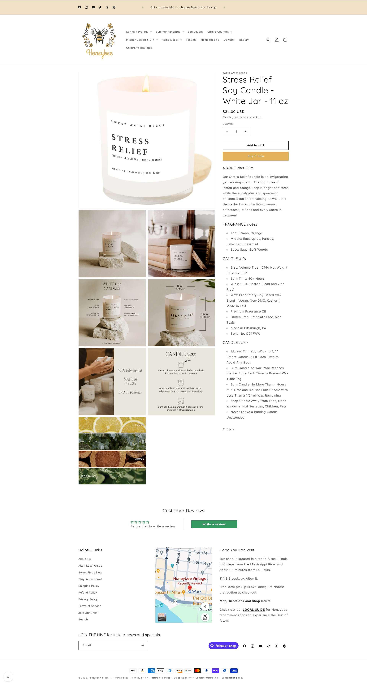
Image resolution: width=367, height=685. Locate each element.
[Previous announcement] (143, 7)
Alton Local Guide (90, 565)
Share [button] (230, 429)
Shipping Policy (88, 585)
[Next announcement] (224, 7)
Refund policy (120, 677)
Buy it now (256, 156)
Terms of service (161, 677)
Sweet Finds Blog (90, 572)
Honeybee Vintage (99, 677)
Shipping (228, 117)
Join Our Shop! (88, 612)
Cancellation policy (232, 677)
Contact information (207, 677)
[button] (139, 32)
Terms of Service (89, 606)
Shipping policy (183, 677)
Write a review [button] (214, 524)
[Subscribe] (143, 645)
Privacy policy (140, 677)
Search (83, 619)
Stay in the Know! (90, 579)
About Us (84, 559)
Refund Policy (87, 592)
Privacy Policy (87, 599)
